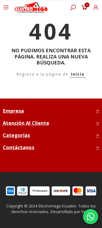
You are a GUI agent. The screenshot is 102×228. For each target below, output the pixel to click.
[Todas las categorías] (6, 7)
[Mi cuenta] (95, 7)
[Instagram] (51, 163)
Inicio (78, 74)
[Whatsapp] (64, 163)
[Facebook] (38, 163)
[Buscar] (72, 7)
